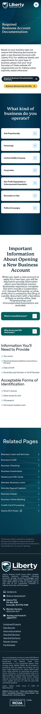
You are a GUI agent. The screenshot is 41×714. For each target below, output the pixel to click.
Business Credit (9, 460)
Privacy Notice (29, 693)
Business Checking (10, 466)
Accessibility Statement (15, 693)
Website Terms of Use (10, 691)
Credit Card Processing (12, 505)
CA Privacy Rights (19, 694)
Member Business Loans (13, 482)
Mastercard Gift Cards (12, 477)
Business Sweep (9, 494)
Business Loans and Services (15, 454)
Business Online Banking (13, 499)
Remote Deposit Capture (13, 488)
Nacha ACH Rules (9, 511)
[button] (36, 4)
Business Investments (11, 471)
